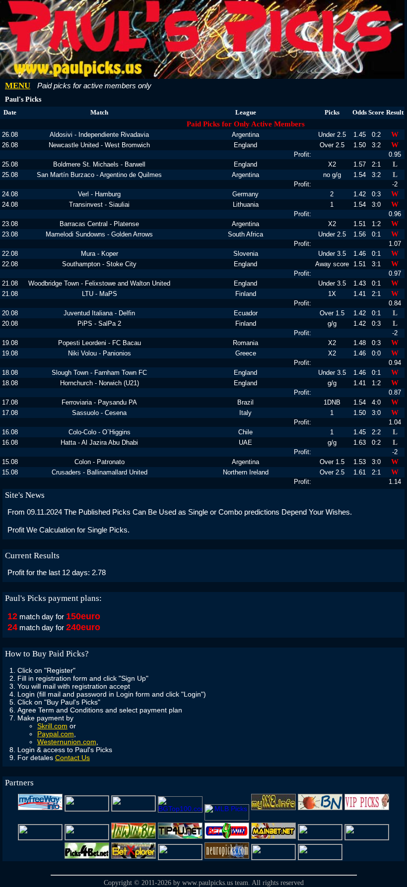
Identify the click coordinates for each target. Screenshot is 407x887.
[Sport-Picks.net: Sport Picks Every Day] (180, 857)
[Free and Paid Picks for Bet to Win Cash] (87, 837)
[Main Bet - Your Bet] (273, 837)
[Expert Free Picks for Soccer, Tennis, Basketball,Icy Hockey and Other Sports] (87, 809)
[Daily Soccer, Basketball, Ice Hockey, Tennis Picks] (320, 837)
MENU (17, 85)
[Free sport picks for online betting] (40, 809)
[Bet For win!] (227, 837)
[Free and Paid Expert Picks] (40, 837)
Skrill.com (52, 726)
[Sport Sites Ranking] (133, 809)
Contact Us (72, 758)
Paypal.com (55, 734)
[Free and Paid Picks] (273, 809)
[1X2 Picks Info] (366, 837)
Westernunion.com (66, 742)
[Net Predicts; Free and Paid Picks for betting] (320, 857)
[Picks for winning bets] (87, 857)
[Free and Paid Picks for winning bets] (133, 857)
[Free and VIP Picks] (366, 809)
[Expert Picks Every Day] (320, 809)
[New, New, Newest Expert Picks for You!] (273, 857)
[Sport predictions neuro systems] (227, 857)
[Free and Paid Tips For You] (180, 837)
